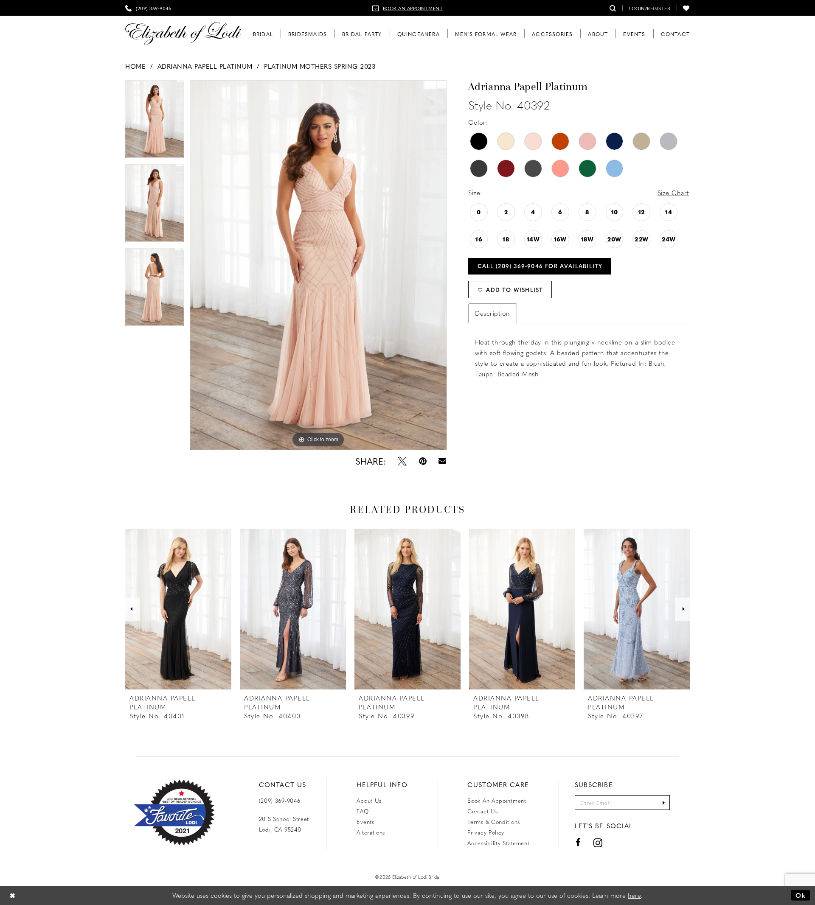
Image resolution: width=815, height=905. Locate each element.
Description (492, 313)
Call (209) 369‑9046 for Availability (540, 266)
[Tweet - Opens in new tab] (402, 461)
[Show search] (613, 8)
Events (365, 822)
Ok (800, 895)
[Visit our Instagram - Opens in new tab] (598, 842)
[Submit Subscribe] (663, 802)
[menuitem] (148, 8)
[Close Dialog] (12, 895)
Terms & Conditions (493, 822)
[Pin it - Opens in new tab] (422, 461)
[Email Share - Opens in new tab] (442, 461)
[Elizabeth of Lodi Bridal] (183, 33)
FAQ (362, 811)
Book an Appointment (496, 800)
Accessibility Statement (498, 843)
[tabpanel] (154, 122)
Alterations (371, 832)
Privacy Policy (485, 832)
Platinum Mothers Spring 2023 (319, 66)
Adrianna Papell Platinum (205, 66)
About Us (369, 800)
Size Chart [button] (673, 192)
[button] (649, 8)
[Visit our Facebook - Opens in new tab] (578, 842)
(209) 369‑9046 (280, 800)
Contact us (482, 811)
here (634, 895)
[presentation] (178, 609)
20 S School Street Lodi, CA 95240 (284, 824)
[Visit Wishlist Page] (686, 8)
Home (135, 66)
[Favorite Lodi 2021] (174, 812)
